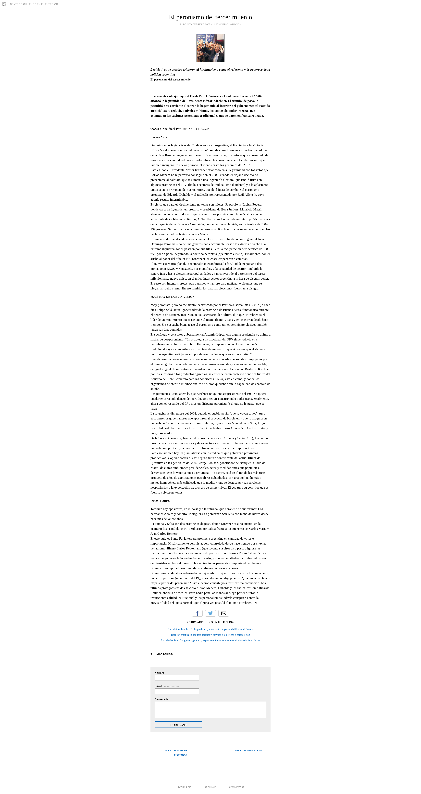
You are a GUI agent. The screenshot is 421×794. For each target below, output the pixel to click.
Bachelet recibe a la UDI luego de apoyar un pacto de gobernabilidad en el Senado (210, 629)
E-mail (167, 686)
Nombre (159, 672)
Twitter (210, 613)
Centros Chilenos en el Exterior (34, 4)
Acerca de (184, 787)
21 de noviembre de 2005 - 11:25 (199, 24)
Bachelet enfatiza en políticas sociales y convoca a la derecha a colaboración (210, 634)
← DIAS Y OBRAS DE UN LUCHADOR (174, 752)
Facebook (197, 613)
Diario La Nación (230, 24)
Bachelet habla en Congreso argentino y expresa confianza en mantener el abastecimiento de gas (210, 640)
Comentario (161, 699)
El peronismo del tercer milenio (210, 17)
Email (223, 613)
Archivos (210, 787)
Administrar (237, 787)
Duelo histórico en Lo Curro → (249, 750)
